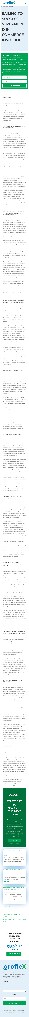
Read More (15, 840)
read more (6, 863)
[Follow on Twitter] (9, 986)
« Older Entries (6, 906)
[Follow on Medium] (12, 986)
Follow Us (5, 984)
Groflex (11, 818)
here (21, 781)
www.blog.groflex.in (13, 785)
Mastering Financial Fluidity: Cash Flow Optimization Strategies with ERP (10, 892)
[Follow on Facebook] (3, 986)
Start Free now (14, 953)
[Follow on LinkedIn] (6, 986)
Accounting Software (12, 819)
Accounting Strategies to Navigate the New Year (14, 804)
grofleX (18, 819)
